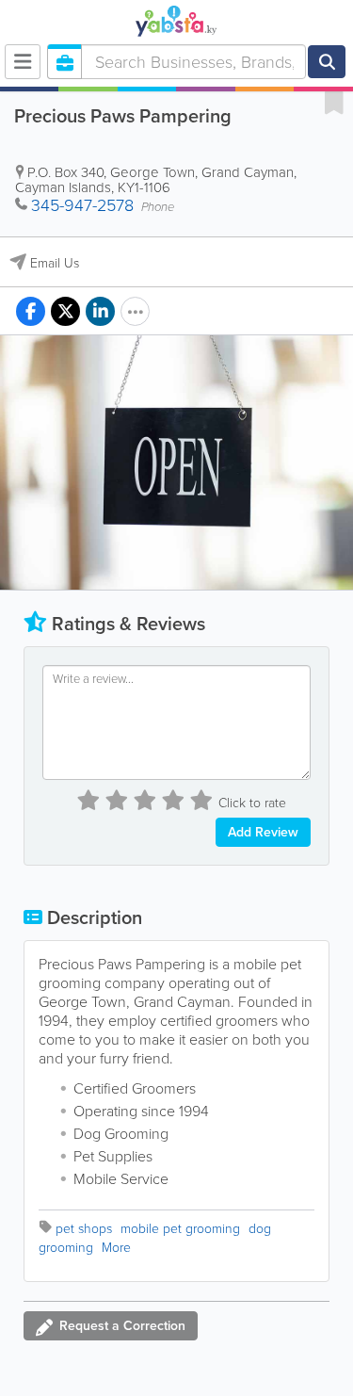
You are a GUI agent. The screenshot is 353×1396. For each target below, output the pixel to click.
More (116, 1248)
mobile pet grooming (180, 1229)
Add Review (263, 832)
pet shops (84, 1229)
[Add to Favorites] (334, 101)
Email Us (54, 263)
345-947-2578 (82, 205)
